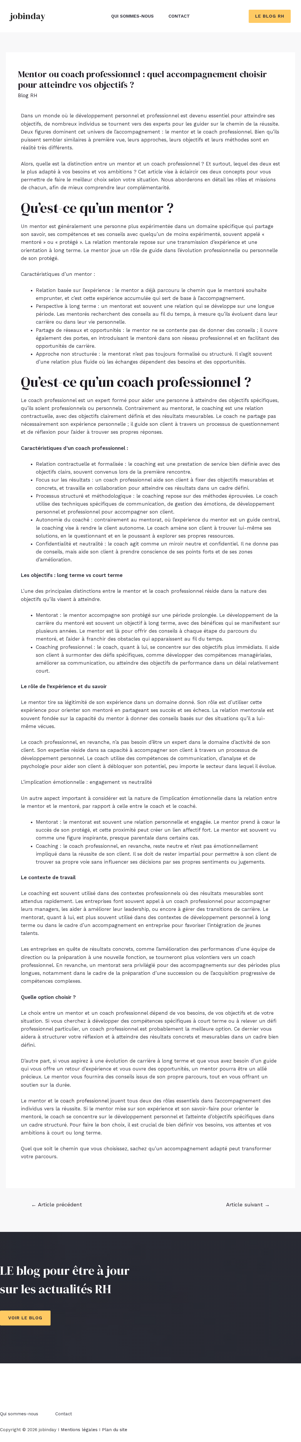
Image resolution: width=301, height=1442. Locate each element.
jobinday (27, 16)
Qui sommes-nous (132, 16)
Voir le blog (25, 1318)
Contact (179, 16)
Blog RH (27, 95)
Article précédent (56, 1204)
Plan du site (114, 1429)
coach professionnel (84, 1101)
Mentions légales (79, 1429)
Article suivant (248, 1204)
